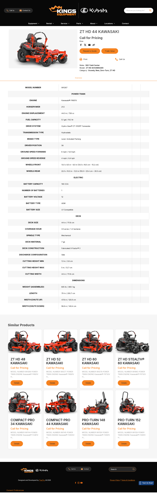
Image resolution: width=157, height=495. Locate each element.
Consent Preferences (15, 490)
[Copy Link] (93, 45)
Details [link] (16, 383)
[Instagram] (78, 482)
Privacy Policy (115, 480)
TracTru (42, 480)
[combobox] (138, 10)
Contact (125, 23)
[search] (150, 10)
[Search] (134, 469)
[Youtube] (81, 482)
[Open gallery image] (43, 48)
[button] (10, 10)
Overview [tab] (78, 78)
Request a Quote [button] (90, 51)
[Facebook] (75, 482)
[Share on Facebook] (81, 45)
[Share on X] (85, 45)
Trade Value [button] (110, 51)
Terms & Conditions (128, 480)
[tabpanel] (43, 49)
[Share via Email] (89, 45)
